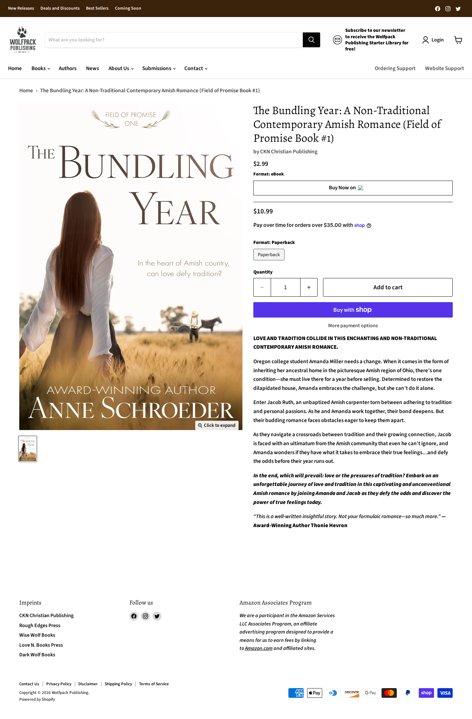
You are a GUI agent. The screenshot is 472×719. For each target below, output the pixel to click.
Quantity (263, 272)
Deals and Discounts (60, 8)
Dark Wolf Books (37, 654)
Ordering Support (395, 68)
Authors (67, 68)
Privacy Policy (58, 684)
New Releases (21, 8)
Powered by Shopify (37, 699)
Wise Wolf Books (37, 635)
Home (15, 68)
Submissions (157, 68)
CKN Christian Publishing (289, 152)
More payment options (353, 325)
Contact (194, 68)
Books (39, 68)
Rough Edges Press (39, 625)
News (92, 68)
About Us (119, 68)
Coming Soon (128, 8)
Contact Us (29, 684)
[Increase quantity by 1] (309, 287)
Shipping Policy (118, 684)
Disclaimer (88, 684)
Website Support (444, 68)
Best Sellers (97, 8)
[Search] (311, 39)
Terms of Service (154, 684)
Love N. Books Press (41, 645)
